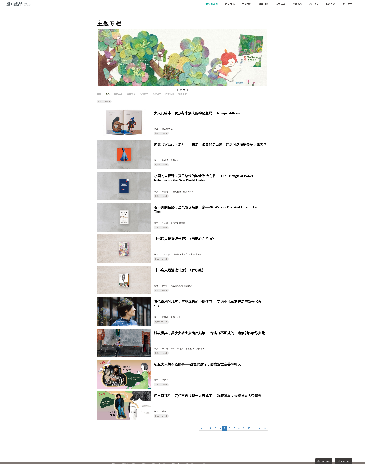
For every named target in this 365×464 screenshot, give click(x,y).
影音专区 (230, 4)
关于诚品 (347, 4)
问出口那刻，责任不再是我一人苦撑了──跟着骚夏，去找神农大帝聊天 (207, 396)
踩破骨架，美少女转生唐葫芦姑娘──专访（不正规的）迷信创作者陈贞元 (209, 333)
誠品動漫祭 (212, 4)
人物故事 (144, 94)
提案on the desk (104, 101)
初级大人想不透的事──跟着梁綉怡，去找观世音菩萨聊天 (197, 364)
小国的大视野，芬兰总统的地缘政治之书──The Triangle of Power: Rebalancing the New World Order (204, 178)
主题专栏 (247, 4)
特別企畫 (118, 94)
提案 (108, 94)
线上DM (314, 4)
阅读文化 (169, 94)
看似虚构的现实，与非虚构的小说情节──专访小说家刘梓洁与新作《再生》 (207, 304)
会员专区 (330, 4)
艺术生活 (182, 94)
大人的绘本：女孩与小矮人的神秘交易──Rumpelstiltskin (197, 113)
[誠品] (18, 4)
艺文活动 (281, 4)
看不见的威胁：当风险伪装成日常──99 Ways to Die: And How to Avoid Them (207, 209)
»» (265, 428)
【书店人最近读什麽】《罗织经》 (179, 270)
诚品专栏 (131, 94)
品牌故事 (157, 94)
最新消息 (264, 4)
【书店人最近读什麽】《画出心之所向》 (185, 239)
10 (249, 428)
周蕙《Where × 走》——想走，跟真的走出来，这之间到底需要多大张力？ (210, 144)
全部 (99, 94)
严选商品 (297, 4)
